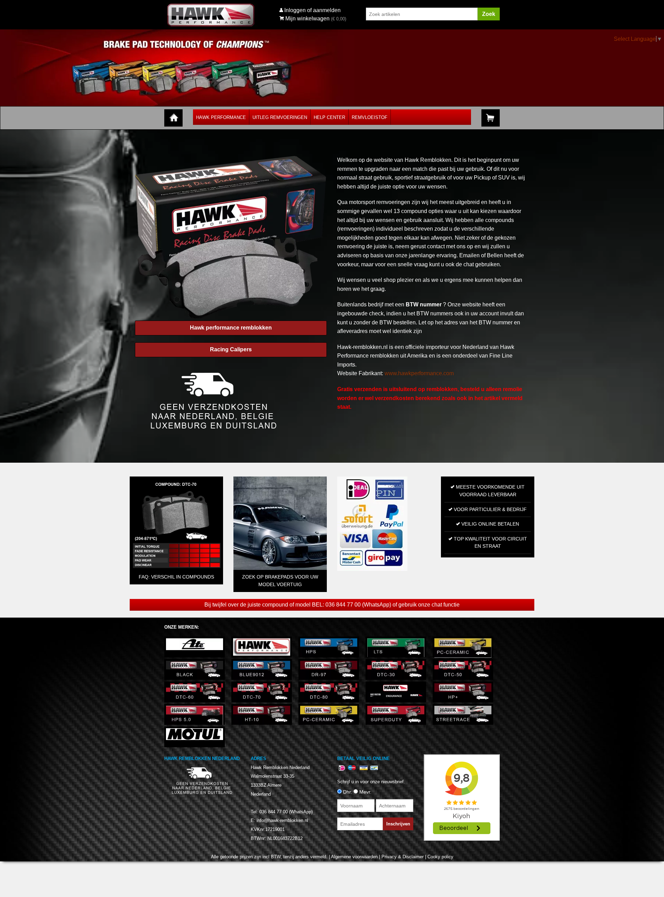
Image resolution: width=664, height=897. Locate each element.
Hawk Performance (221, 117)
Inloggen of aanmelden (312, 10)
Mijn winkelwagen (307, 18)
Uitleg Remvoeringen (279, 117)
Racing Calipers (231, 349)
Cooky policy (440, 856)
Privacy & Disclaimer (402, 856)
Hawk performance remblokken (231, 328)
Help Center (329, 117)
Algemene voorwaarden (354, 856)
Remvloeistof (369, 117)
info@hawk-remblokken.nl (282, 820)
